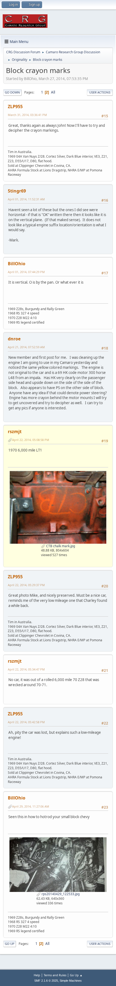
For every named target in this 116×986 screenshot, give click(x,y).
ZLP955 (15, 106)
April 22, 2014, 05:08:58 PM (30, 440)
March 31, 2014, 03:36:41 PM (27, 115)
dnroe (14, 339)
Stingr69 (17, 191)
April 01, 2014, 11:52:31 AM (26, 199)
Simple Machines (71, 980)
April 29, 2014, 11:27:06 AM (30, 806)
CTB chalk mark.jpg (60, 546)
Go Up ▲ (76, 975)
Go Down (12, 92)
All (53, 92)
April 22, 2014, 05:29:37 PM (26, 585)
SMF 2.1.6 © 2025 (46, 980)
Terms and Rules (55, 975)
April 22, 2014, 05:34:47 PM (26, 669)
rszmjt (15, 431)
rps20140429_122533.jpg (60, 894)
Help (37, 975)
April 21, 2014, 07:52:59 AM (26, 347)
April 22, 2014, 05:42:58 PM (26, 722)
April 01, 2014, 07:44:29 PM (26, 272)
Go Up (9, 944)
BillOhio (16, 264)
